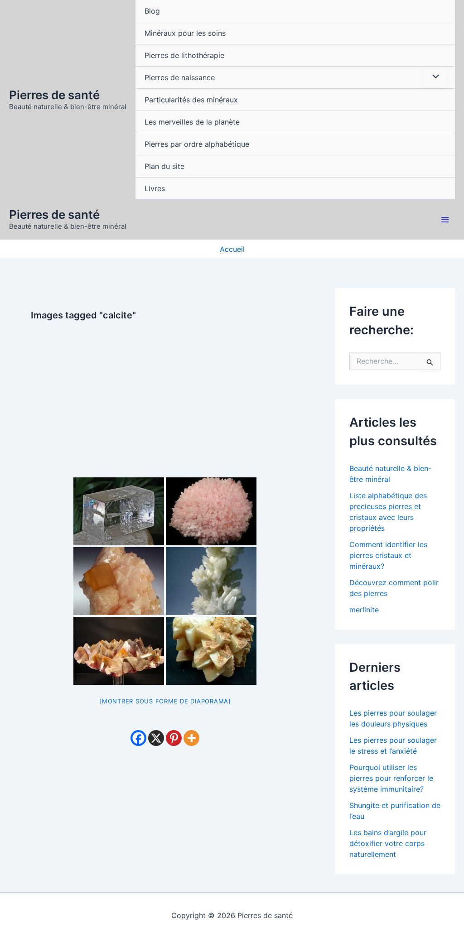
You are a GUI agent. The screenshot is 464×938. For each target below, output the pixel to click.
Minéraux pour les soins (185, 33)
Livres (155, 188)
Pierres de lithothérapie (184, 55)
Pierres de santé (54, 95)
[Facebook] (138, 738)
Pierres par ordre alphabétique (197, 144)
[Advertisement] (165, 395)
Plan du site (164, 166)
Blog (152, 10)
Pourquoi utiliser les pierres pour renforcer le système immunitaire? (391, 778)
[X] (156, 738)
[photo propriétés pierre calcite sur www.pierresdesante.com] (211, 511)
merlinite (364, 609)
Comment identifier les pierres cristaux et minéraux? (388, 555)
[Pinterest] (174, 738)
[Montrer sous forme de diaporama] (165, 701)
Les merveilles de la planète (192, 121)
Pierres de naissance (180, 77)
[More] (191, 738)
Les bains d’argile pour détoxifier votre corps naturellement (387, 843)
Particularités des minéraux (191, 99)
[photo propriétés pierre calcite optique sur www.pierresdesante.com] (118, 511)
